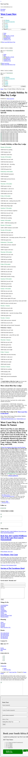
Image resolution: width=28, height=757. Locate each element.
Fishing (2, 612)
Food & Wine (4, 614)
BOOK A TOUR (10, 35)
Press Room (3, 649)
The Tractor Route (5, 635)
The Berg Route (4, 636)
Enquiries (3, 626)
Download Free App (3, 10)
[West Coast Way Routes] (13, 447)
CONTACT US (7, 39)
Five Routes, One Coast (9, 555)
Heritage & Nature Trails (6, 615)
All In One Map (7, 669)
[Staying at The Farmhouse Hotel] (8, 565)
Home (4, 33)
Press (4, 34)
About (2, 622)
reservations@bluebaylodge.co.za (8, 418)
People (5, 668)
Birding (2, 607)
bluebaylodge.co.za (21, 418)
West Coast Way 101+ (6, 627)
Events (2, 648)
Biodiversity (3, 606)
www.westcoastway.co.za (8, 496)
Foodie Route (4, 413)
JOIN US (8, 37)
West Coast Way (10, 98)
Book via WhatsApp (9, 751)
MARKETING (6, 38)
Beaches (2, 609)
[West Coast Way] (5, 63)
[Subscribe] (3, 666)
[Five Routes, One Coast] (7, 551)
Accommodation (4, 605)
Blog (7, 501)
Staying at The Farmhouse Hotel (13, 568)
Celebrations (3, 610)
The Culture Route (5, 633)
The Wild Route (4, 638)
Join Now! (3, 623)
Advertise (3, 624)
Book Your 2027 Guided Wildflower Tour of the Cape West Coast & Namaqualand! (14, 538)
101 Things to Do (6, 495)
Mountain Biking (4, 616)
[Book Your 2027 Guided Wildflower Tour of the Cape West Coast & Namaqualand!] (14, 532)
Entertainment (4, 611)
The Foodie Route (5, 634)
